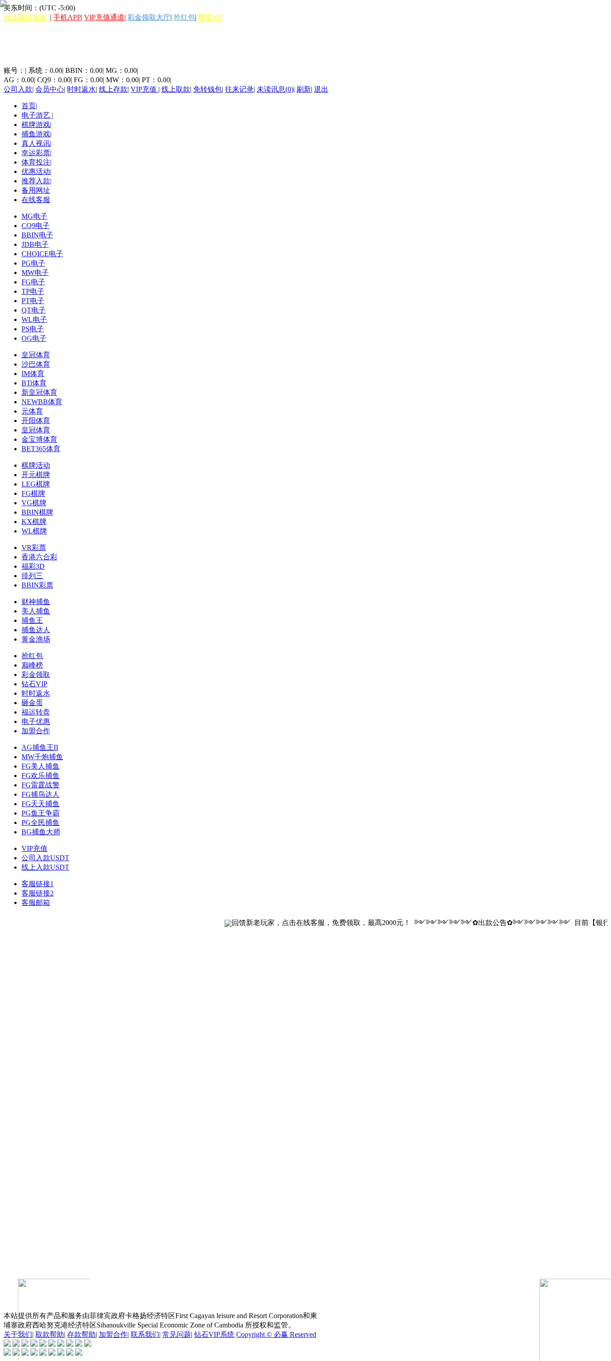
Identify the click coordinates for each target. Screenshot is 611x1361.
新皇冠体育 (39, 392)
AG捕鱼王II (39, 747)
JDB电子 (35, 244)
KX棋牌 (34, 521)
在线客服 (35, 199)
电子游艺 (37, 115)
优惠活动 (36, 171)
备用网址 (35, 190)
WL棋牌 (34, 531)
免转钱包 (207, 89)
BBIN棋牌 (37, 512)
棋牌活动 (35, 465)
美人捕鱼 (35, 611)
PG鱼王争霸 (40, 813)
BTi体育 (34, 383)
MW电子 (35, 272)
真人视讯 (36, 143)
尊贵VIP (211, 17)
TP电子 (32, 291)
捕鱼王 (32, 620)
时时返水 (81, 89)
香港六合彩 (39, 557)
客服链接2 (37, 893)
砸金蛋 (32, 702)
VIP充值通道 (104, 17)
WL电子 (34, 319)
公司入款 (18, 89)
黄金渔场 (35, 639)
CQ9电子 (35, 225)
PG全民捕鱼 (40, 822)
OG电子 (34, 338)
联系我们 (145, 1334)
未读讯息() (275, 89)
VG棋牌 (34, 503)
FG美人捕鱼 (40, 766)
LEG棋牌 (35, 484)
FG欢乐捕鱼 (40, 775)
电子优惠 (35, 721)
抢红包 (184, 17)
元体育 (32, 411)
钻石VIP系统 (214, 1334)
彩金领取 (35, 674)
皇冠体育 (35, 355)
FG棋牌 (33, 493)
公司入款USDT (45, 858)
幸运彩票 (36, 152)
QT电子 (33, 310)
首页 (29, 106)
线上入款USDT (45, 867)
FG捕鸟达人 (40, 794)
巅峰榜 (32, 665)
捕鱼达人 (35, 630)
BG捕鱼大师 (40, 832)
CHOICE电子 (42, 254)
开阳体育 (35, 420)
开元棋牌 (35, 474)
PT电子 (32, 300)
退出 (321, 89)
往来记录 (239, 89)
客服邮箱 (35, 902)
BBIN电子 (37, 235)
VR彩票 (33, 547)
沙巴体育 (35, 364)
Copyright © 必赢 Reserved (276, 1334)
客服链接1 (37, 884)
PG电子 (33, 263)
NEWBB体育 (41, 402)
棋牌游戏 (36, 124)
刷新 (304, 89)
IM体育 (32, 373)
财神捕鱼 (35, 601)
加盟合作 (35, 731)
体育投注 (36, 162)
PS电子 (32, 329)
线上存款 (113, 89)
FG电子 (33, 282)
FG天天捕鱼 (40, 803)
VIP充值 (144, 89)
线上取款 (175, 89)
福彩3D (33, 566)
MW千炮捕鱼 (42, 757)
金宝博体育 (39, 439)
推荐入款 (36, 181)
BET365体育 (40, 448)
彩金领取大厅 (148, 17)
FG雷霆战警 (40, 785)
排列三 (32, 575)
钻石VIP (34, 684)
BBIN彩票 (37, 585)
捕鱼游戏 (36, 134)
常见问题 (176, 1334)
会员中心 (49, 89)
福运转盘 (35, 712)
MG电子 (34, 216)
